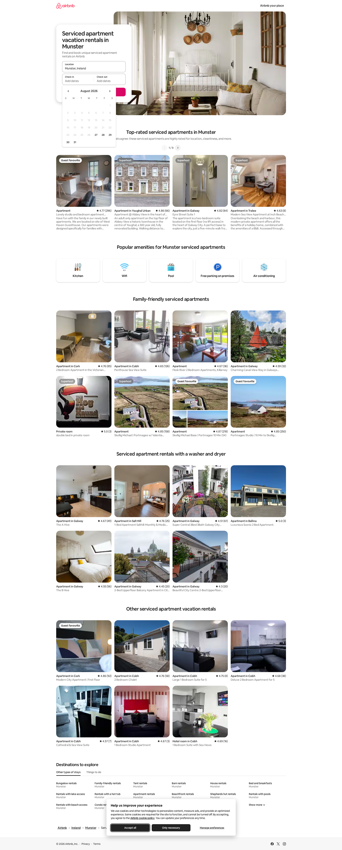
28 (103, 134)
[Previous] (164, 148)
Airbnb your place (272, 6)
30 (67, 142)
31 (75, 142)
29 (110, 134)
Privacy (86, 844)
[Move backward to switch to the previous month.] (68, 91)
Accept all (130, 827)
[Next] (178, 148)
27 (96, 134)
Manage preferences (212, 827)
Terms (97, 844)
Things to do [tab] (93, 772)
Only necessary (171, 827)
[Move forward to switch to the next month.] (110, 91)
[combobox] (94, 68)
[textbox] (78, 81)
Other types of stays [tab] (68, 772)
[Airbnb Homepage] (65, 5)
